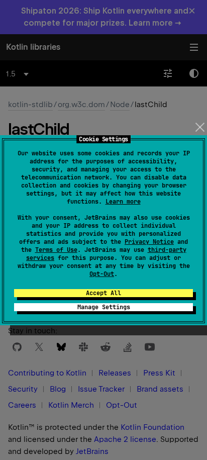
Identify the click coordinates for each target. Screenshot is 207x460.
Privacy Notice (149, 242)
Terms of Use (56, 250)
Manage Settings (103, 307)
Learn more (123, 202)
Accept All (103, 293)
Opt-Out (101, 274)
